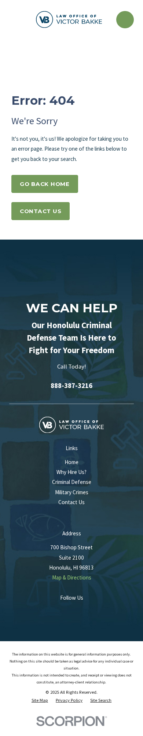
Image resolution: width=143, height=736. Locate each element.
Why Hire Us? (71, 471)
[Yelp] (84, 610)
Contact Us (41, 211)
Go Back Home (45, 183)
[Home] (69, 19)
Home (71, 462)
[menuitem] (40, 700)
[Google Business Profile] (59, 610)
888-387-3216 (71, 385)
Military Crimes (71, 492)
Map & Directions (71, 577)
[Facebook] (71, 610)
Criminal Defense (71, 481)
